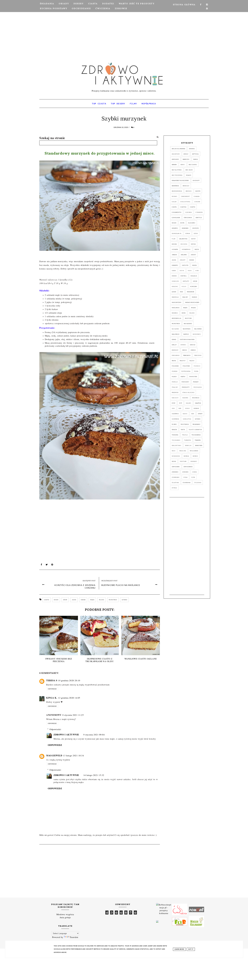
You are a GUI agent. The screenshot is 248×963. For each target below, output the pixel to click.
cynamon (199, 212)
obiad (174, 339)
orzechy (175, 350)
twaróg (198, 440)
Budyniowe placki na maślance (120, 585)
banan (174, 164)
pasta (174, 360)
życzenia (197, 482)
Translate (74, 937)
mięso (193, 307)
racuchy (175, 397)
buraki (174, 196)
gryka (193, 244)
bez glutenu (177, 170)
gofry (193, 238)
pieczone (175, 366)
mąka (92, 599)
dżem (65, 599)
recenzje (195, 397)
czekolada (176, 217)
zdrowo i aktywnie (66, 734)
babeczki (186, 159)
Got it (190, 949)
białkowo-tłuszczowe (180, 180)
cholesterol (185, 201)
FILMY (133, 103)
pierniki (197, 366)
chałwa (196, 196)
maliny (185, 297)
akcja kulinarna (178, 148)
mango (194, 297)
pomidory (185, 382)
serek (187, 408)
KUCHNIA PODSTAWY (53, 8)
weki (174, 450)
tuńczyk (187, 440)
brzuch (189, 191)
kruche (175, 286)
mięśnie (175, 313)
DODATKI (108, 3)
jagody (193, 254)
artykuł (195, 154)
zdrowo (185, 472)
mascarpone (176, 302)
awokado (175, 159)
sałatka (198, 403)
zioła (185, 477)
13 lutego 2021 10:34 (73, 755)
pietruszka (185, 371)
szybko (124, 599)
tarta (183, 429)
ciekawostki (177, 212)
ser (180, 408)
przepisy (175, 392)
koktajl (184, 276)
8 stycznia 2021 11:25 (73, 714)
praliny (175, 387)
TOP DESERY (118, 103)
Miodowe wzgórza (65, 914)
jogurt (182, 260)
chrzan (197, 201)
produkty (186, 387)
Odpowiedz (52, 689)
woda (174, 461)
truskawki (176, 440)
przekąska (197, 387)
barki (183, 164)
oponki (183, 344)
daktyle (199, 217)
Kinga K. (51, 697)
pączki (191, 360)
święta (174, 429)
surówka (175, 419)
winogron (176, 456)
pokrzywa (193, 376)
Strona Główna (184, 4)
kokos (174, 276)
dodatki (175, 228)
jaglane (184, 254)
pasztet (183, 360)
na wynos (186, 329)
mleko (101, 599)
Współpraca (149, 103)
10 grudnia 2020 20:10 (69, 680)
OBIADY (64, 3)
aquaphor (176, 154)
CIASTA (93, 3)
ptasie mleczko (188, 392)
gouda (174, 244)
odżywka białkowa (187, 339)
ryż (180, 403)
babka (195, 159)
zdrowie (175, 472)
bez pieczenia (177, 175)
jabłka (174, 254)
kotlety (186, 281)
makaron (190, 291)
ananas (192, 148)
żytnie (174, 488)
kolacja (194, 276)
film (173, 238)
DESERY (78, 3)
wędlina (182, 450)
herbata (175, 249)
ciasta (174, 207)
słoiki (185, 413)
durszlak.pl (177, 233)
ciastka (183, 207)
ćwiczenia (188, 217)
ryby (173, 403)
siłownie (175, 413)
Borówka (175, 185)
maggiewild (54, 755)
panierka (197, 355)
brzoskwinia (177, 191)
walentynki (176, 445)
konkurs (175, 281)
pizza (196, 371)
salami (188, 403)
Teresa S (51, 680)
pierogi (175, 371)
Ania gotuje (65, 917)
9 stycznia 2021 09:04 (94, 734)
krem (195, 281)
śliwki (174, 424)
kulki (184, 286)
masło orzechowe (192, 302)
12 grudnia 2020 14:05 (69, 697)
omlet (174, 344)
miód (184, 313)
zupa (193, 477)
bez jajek (189, 170)
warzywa (198, 445)
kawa (174, 270)
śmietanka (185, 424)
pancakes (186, 355)
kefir (182, 270)
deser (56, 599)
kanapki (175, 265)
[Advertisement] (124, 28)
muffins (188, 318)
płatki (183, 376)
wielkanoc (194, 450)
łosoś (174, 291)
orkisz (192, 344)
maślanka (175, 307)
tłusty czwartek (195, 429)
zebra (194, 472)
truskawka (196, 435)
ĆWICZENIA (102, 8)
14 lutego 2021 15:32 (93, 775)
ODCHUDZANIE (81, 8)
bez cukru (193, 164)
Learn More (179, 949)
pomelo (175, 382)
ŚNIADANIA (47, 3)
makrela (175, 297)
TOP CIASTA (99, 103)
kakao (83, 599)
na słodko (188, 323)
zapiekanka (188, 466)
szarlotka (187, 419)
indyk (196, 249)
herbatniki (186, 249)
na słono (175, 329)
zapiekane (176, 466)
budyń (197, 191)
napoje (186, 334)
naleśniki (176, 334)
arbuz (186, 154)
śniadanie (196, 424)
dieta (182, 223)
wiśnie (195, 456)
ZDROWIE (121, 8)
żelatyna (175, 482)
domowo (185, 228)
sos (192, 413)
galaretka (183, 238)
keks (190, 270)
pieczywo (186, 366)
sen (173, 408)
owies (184, 350)
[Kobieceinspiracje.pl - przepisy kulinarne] (163, 909)
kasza (194, 265)
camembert (185, 196)
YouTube (183, 461)
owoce (193, 350)
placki (174, 376)
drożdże (195, 228)
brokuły (186, 185)
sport (200, 413)
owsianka (175, 355)
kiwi (197, 270)
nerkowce (197, 334)
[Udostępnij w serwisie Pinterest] (52, 565)
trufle (185, 435)
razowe (185, 397)
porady (196, 382)
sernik (196, 408)
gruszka (184, 244)
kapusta (185, 265)
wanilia (188, 445)
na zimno (198, 329)
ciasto (46, 599)
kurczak (193, 286)
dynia (187, 233)
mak (181, 291)
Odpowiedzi (55, 729)
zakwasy (193, 461)
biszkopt (196, 180)
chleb (174, 201)
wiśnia (186, 456)
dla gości (191, 223)
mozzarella (176, 318)
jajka (74, 599)
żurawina (186, 482)
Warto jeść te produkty (136, 3)
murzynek (113, 599)
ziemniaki (176, 477)
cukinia (188, 212)
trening (175, 435)
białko (188, 175)
